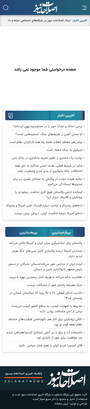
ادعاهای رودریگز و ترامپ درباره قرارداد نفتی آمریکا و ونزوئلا (44, 205)
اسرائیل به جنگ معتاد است (64, 150)
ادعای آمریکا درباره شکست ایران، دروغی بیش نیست (48, 213)
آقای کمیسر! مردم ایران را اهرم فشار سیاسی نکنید (50, 345)
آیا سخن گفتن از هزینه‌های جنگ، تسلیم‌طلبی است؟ (48, 134)
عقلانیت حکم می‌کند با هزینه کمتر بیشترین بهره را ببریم (46, 277)
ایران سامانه (61, 404)
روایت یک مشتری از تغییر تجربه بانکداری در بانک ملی (47, 158)
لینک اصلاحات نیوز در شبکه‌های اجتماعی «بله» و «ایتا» (37, 20)
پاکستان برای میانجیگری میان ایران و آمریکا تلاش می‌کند (45, 243)
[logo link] (45, 8)
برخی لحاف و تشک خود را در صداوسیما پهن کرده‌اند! (47, 126)
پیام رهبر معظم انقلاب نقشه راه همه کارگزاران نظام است (45, 142)
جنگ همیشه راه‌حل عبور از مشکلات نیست (54, 285)
